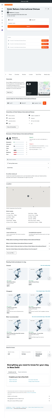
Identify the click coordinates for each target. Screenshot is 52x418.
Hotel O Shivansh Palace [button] (34, 282)
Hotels (14, 407)
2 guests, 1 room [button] (11, 23)
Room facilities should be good (37, 147)
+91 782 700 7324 (11, 16)
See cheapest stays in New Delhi (43, 291)
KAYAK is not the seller (12, 396)
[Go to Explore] (2, 20)
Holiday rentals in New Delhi (33, 381)
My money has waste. (35, 149)
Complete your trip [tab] (12, 372)
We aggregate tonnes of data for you (16, 398)
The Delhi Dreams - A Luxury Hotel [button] (36, 333)
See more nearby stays (45, 265)
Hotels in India (24, 407)
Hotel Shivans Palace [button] (11, 282)
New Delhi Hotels (9, 408)
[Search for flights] (2, 8)
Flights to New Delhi (13, 379)
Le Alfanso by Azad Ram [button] (12, 307)
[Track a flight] (2, 23)
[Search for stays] (2, 11)
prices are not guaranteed (31, 392)
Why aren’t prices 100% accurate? (15, 400)
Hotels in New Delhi (13, 381)
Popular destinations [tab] (22, 372)
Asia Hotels (18, 407)
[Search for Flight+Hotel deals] (2, 16)
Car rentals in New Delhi (33, 379)
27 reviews (16, 12)
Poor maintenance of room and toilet (38, 145)
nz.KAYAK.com (8, 407)
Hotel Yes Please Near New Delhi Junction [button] (15, 333)
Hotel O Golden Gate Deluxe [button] (35, 307)
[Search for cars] (2, 14)
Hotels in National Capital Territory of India (35, 407)
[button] (50, 1)
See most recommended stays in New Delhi (41, 316)
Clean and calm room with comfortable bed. (38, 140)
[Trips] (2, 26)
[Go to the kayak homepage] (8, 5)
